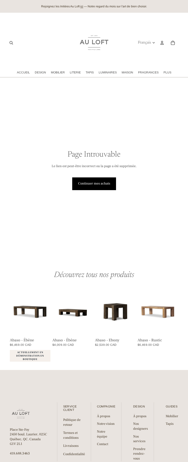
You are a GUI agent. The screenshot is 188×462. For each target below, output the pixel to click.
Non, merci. (141, 274)
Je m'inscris (141, 262)
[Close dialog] (183, 195)
